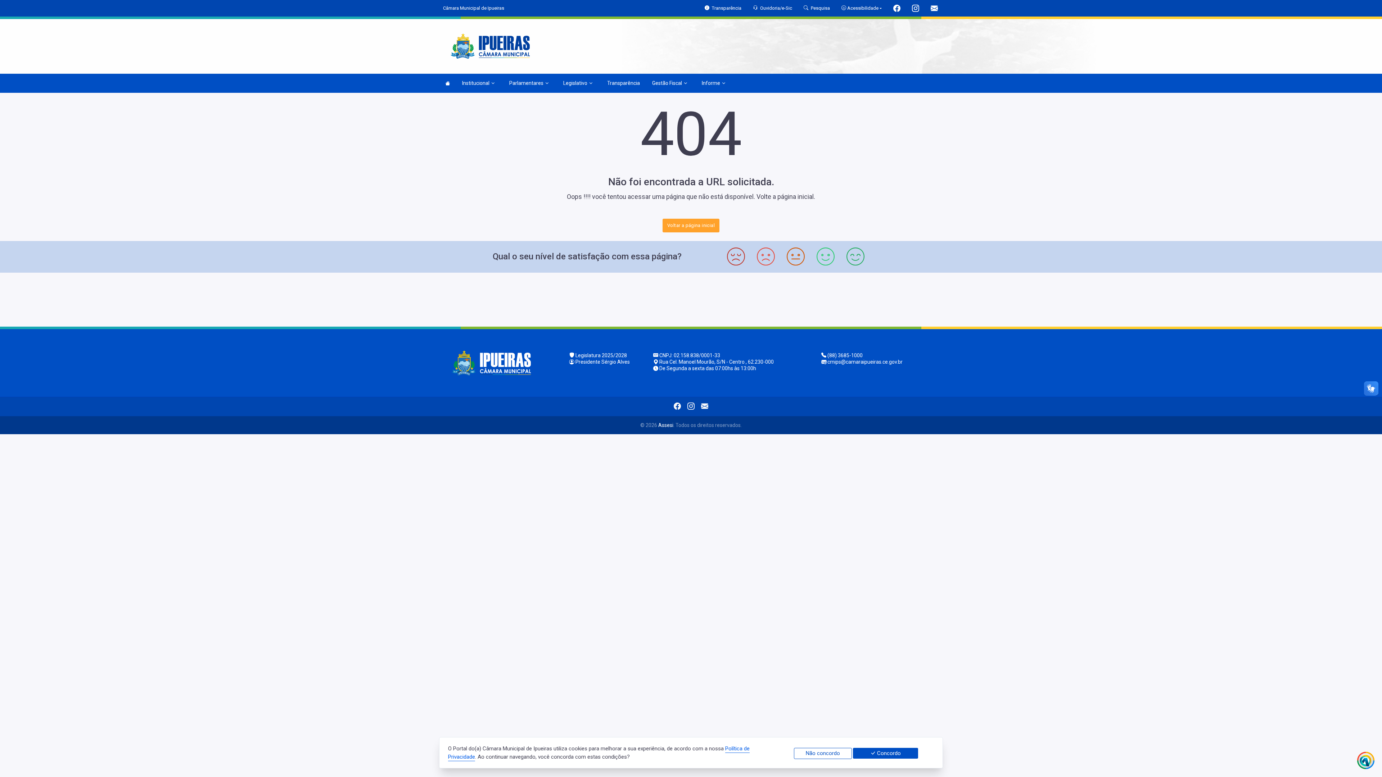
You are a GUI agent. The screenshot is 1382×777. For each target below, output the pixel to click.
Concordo (888, 753)
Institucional (475, 83)
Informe (711, 83)
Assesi (665, 425)
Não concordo (823, 753)
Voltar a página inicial (691, 225)
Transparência (623, 83)
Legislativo (575, 83)
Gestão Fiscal (667, 83)
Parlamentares (526, 83)
